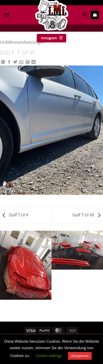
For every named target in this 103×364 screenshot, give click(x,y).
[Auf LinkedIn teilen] (34, 62)
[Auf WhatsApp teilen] (3, 62)
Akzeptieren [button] (80, 355)
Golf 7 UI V (18, 215)
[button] (7, 15)
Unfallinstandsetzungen (22, 42)
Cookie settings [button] (49, 355)
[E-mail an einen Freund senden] (21, 62)
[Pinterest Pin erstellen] (28, 62)
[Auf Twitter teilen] (15, 62)
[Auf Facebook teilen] (9, 62)
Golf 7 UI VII (83, 215)
